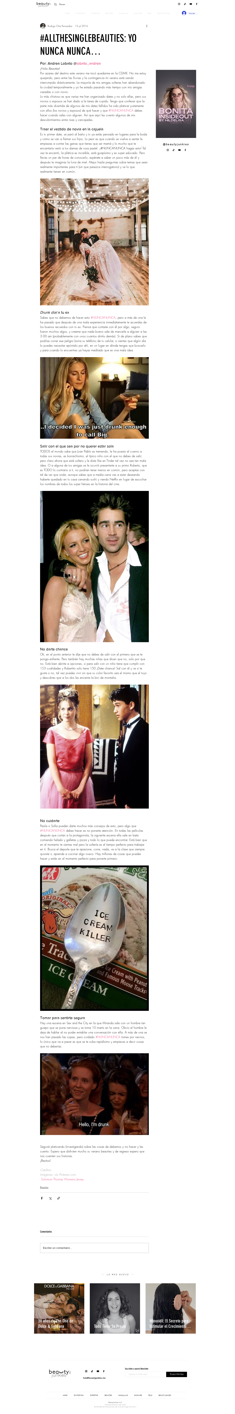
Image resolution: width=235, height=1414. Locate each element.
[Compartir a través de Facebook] (41, 1198)
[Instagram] (179, 4)
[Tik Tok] (185, 4)
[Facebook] (196, 4)
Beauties (44, 1187)
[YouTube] (190, 4)
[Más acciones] (147, 26)
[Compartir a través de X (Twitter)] (50, 1198)
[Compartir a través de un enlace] (58, 1198)
